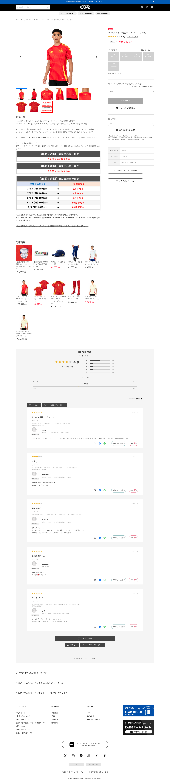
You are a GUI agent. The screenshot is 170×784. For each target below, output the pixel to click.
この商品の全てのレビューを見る (85, 658)
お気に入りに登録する (127, 108)
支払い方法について (23, 719)
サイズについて (149, 50)
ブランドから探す (86, 13)
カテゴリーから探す (67, 13)
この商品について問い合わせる (126, 170)
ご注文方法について (23, 716)
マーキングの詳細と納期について (144, 86)
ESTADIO (90, 716)
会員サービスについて (24, 733)
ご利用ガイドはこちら (127, 181)
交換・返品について (23, 729)
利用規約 (65, 772)
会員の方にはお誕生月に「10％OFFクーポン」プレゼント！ (85, 2)
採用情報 (54, 723)
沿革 (53, 716)
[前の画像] (20, 57)
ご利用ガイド (20, 713)
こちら (79, 137)
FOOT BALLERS (93, 719)
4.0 (76, 362)
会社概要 (54, 713)
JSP (88, 713)
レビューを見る (132, 37)
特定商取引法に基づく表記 (98, 772)
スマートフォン (93, 764)
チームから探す (102, 13)
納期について (20, 726)
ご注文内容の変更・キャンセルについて (30, 723)
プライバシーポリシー (79, 772)
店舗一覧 (54, 719)
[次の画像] (96, 57)
